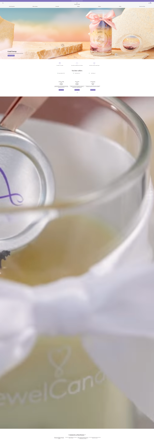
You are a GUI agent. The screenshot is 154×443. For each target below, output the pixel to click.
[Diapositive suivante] (80, 60)
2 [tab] (77, 92)
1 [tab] (76, 92)
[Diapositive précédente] (74, 60)
